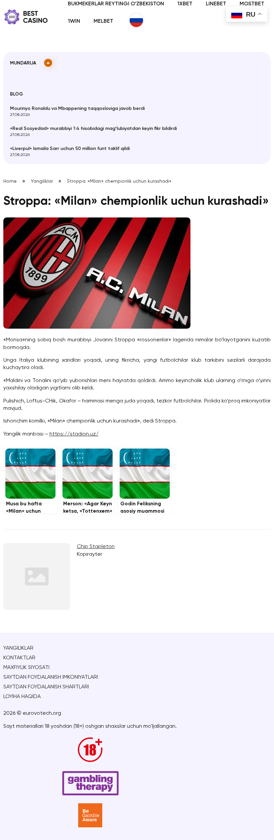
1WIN (74, 21)
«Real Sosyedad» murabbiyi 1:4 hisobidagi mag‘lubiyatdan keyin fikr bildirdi (93, 128)
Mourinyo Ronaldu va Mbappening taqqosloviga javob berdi (77, 108)
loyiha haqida (22, 696)
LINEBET (216, 4)
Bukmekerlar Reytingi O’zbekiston (116, 4)
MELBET (103, 21)
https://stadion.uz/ (74, 434)
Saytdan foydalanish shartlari (46, 687)
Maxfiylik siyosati (26, 667)
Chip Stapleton (96, 546)
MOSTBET (252, 4)
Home (10, 181)
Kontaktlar (19, 658)
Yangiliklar (42, 181)
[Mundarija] (48, 63)
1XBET (184, 4)
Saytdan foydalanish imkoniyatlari (50, 677)
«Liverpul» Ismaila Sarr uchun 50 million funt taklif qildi (70, 148)
